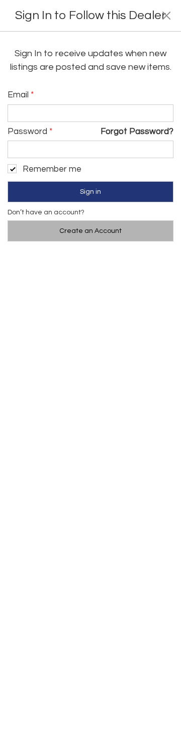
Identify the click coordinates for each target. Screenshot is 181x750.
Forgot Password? (137, 131)
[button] (166, 15)
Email (21, 94)
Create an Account (90, 230)
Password (30, 131)
